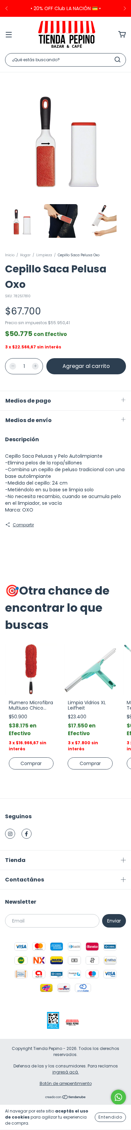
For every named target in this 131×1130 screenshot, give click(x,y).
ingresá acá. (65, 1072)
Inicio (9, 255)
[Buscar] (117, 59)
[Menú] (8, 34)
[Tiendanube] (66, 1098)
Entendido (110, 1117)
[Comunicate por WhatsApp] (118, 1097)
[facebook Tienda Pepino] (26, 834)
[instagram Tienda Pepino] (10, 834)
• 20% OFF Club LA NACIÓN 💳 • (66, 8)
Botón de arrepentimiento (66, 1083)
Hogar (25, 255)
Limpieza (44, 255)
